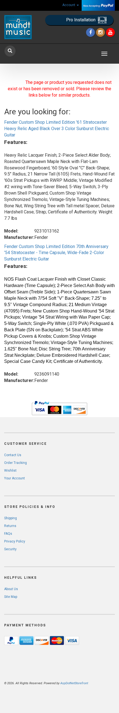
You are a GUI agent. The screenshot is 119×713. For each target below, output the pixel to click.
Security (10, 549)
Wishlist (10, 470)
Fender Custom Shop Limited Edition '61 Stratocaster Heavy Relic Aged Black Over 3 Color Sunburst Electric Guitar (56, 129)
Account (69, 5)
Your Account (14, 478)
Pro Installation (81, 19)
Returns (10, 526)
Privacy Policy (14, 541)
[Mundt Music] (19, 27)
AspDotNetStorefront (74, 683)
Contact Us (12, 455)
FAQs (8, 534)
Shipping (10, 518)
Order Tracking (15, 463)
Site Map (10, 597)
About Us (11, 589)
